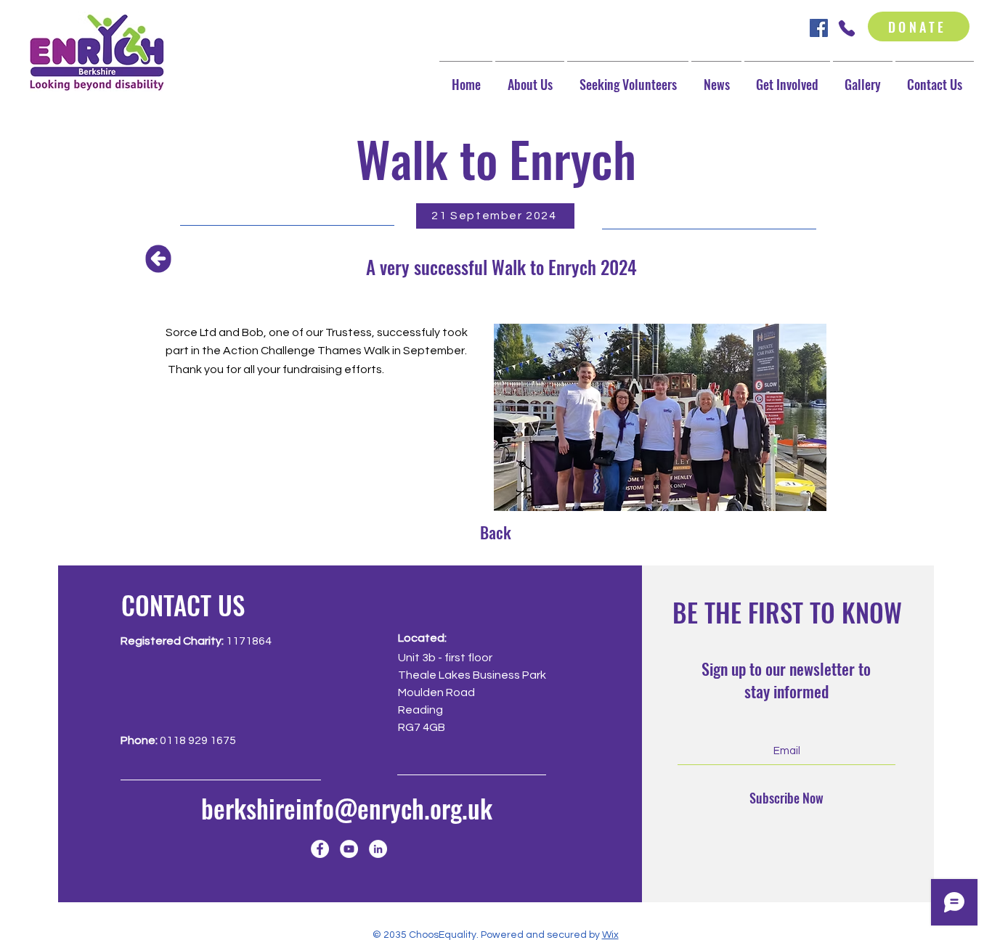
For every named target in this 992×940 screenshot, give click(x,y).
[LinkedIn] (378, 849)
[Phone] (846, 28)
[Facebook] (320, 849)
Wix (610, 935)
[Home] (158, 258)
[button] (787, 78)
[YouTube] (349, 849)
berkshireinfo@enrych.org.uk (346, 808)
